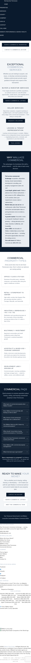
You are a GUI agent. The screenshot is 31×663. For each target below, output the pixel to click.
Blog (1, 557)
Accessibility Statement (9, 659)
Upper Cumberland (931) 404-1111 (11, 602)
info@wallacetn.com (5, 533)
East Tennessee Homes (10, 516)
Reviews (2, 555)
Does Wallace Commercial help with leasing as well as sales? (13, 411)
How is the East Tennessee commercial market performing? (14, 438)
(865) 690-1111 (17, 243)
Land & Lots (20, 516)
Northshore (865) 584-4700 (21, 599)
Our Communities (10, 518)
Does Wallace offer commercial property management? (14, 445)
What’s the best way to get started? (13, 452)
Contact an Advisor (15, 494)
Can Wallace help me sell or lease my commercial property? (13, 425)
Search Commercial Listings (15, 100)
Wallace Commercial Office (22, 518)
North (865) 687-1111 (6, 599)
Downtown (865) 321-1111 (9, 595)
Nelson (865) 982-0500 (23, 597)
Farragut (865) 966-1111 (24, 595)
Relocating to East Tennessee (8, 545)
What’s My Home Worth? (7, 538)
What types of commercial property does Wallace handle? (14, 404)
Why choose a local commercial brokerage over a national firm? (12, 418)
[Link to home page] (2, 2)
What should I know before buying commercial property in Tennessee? (13, 432)
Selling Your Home (5, 540)
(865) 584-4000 (4, 531)
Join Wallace (3, 554)
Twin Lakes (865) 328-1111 (23, 600)
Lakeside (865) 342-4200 (8, 597)
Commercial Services (6, 547)
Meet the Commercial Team (15, 504)
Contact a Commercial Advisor (15, 49)
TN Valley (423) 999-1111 (7, 600)
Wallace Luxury (4, 543)
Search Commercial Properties (15, 44)
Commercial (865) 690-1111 (23, 593)
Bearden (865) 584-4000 (7, 593)
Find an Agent (4, 552)
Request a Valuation (15, 120)
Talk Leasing (15, 143)
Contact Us (3, 559)
